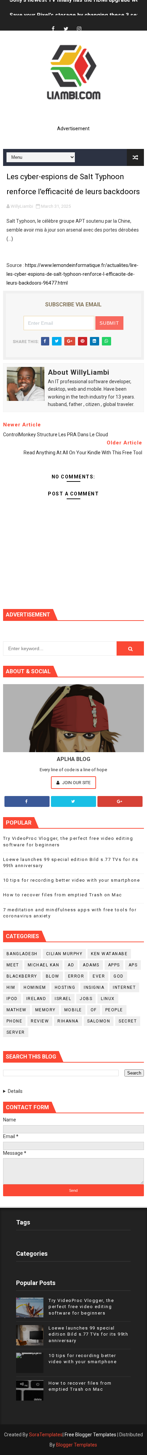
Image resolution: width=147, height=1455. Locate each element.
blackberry (21, 976)
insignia (94, 987)
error (76, 976)
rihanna (68, 1021)
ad (71, 965)
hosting (65, 987)
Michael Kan (43, 965)
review (40, 1021)
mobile (73, 1010)
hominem (35, 987)
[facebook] (53, 29)
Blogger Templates (76, 1445)
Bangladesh (22, 953)
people (114, 1010)
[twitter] (66, 29)
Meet (12, 965)
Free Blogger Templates (90, 1434)
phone (14, 1021)
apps (114, 965)
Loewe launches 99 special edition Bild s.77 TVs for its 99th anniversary (88, 1334)
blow (52, 976)
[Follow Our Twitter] (73, 801)
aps (133, 965)
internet (124, 987)
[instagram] (79, 29)
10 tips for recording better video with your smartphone (71, 880)
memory (45, 1010)
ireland (36, 998)
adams (91, 965)
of (94, 1010)
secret (128, 1021)
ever (99, 976)
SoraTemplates (46, 1434)
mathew (16, 1010)
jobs (86, 998)
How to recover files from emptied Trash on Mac (62, 894)
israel (63, 998)
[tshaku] (92, 23)
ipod (12, 998)
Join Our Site (76, 782)
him (10, 987)
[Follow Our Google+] (120, 801)
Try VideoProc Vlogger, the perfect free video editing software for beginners (81, 1306)
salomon (98, 1021)
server (15, 1032)
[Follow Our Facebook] (27, 801)
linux (108, 998)
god (118, 976)
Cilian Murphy (64, 953)
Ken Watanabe (109, 953)
